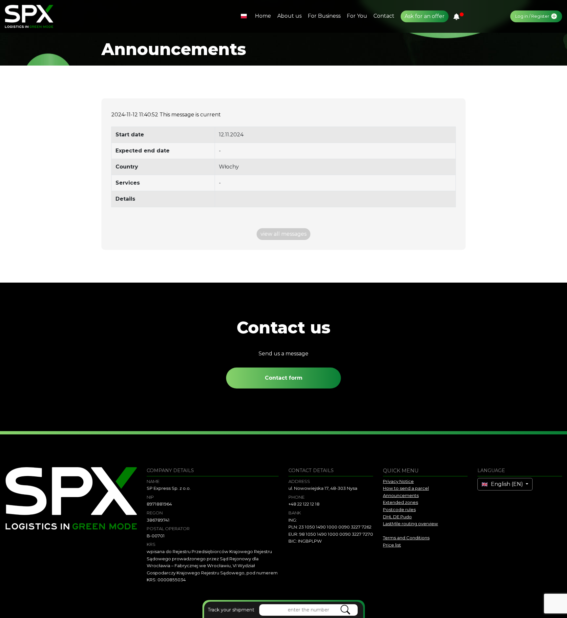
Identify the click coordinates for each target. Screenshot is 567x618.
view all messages (283, 234)
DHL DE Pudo (397, 516)
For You (357, 16)
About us (289, 16)
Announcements (401, 495)
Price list (392, 545)
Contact (383, 16)
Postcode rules (399, 509)
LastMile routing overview (410, 523)
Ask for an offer (425, 16)
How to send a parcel (406, 488)
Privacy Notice (398, 481)
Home (263, 16)
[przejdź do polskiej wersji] (245, 16)
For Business (324, 16)
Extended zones (400, 502)
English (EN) (507, 484)
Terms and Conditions (406, 537)
